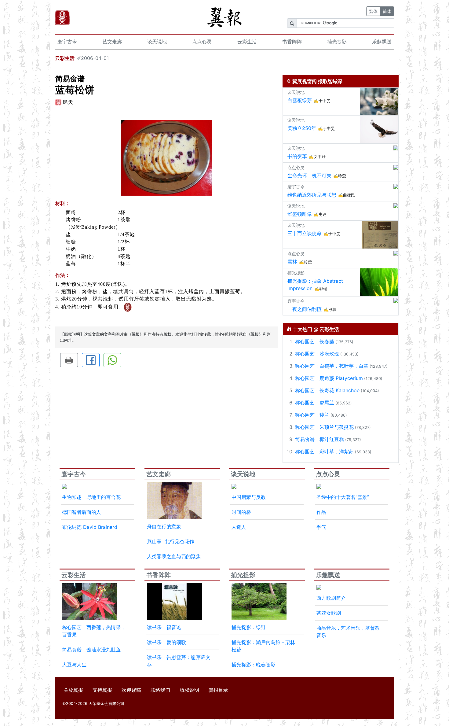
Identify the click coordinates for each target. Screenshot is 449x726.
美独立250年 (301, 128)
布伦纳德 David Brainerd (89, 527)
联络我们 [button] (160, 690)
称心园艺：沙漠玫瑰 (317, 354)
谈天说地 (157, 42)
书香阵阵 (292, 42)
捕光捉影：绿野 (249, 627)
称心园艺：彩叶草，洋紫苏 (324, 451)
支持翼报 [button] (102, 690)
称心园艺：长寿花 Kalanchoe (327, 390)
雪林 (292, 262)
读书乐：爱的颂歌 (166, 642)
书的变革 (297, 156)
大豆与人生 (74, 665)
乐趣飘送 (382, 42)
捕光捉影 (337, 42)
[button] (69, 360)
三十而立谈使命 (304, 233)
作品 (321, 512)
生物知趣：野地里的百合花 (91, 497)
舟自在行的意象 (164, 526)
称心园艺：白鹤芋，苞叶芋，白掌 (331, 366)
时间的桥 (241, 512)
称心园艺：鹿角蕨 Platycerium (329, 378)
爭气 (321, 527)
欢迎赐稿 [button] (131, 690)
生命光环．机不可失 (309, 175)
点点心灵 (202, 42)
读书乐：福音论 (164, 627)
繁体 (373, 11)
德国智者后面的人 (81, 512)
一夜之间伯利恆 (304, 309)
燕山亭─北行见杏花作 (170, 541)
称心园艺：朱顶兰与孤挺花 (324, 427)
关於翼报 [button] (73, 690)
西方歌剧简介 (331, 598)
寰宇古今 (67, 42)
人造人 (239, 527)
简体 (387, 11)
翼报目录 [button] (218, 690)
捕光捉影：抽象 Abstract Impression (315, 284)
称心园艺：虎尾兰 (314, 403)
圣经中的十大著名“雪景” (342, 497)
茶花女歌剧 (328, 613)
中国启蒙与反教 (249, 497)
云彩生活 (247, 42)
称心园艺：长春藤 (314, 341)
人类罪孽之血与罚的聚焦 (174, 556)
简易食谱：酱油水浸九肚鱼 (91, 650)
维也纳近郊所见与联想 (311, 195)
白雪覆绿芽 (299, 100)
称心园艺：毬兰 (312, 415)
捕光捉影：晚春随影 (254, 665)
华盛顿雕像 (299, 214)
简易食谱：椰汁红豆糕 (319, 439)
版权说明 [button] (189, 690)
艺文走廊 (112, 42)
